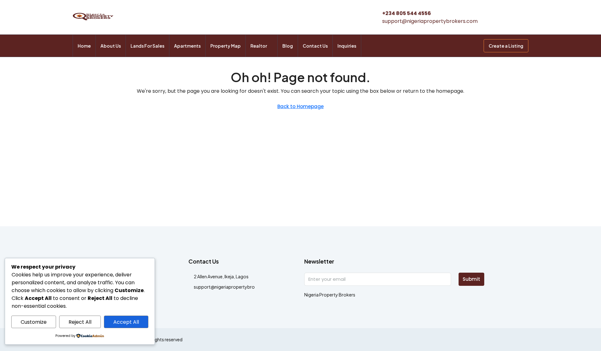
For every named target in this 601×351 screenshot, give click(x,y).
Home (84, 46)
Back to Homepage (300, 106)
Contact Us (315, 46)
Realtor (258, 46)
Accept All (126, 322)
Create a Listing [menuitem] (506, 46)
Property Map (225, 46)
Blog (287, 46)
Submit (471, 279)
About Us (110, 46)
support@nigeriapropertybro (224, 287)
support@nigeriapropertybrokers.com (430, 21)
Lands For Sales (147, 46)
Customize (34, 322)
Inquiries (346, 46)
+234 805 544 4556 (406, 13)
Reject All (80, 322)
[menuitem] (473, 45)
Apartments (187, 46)
